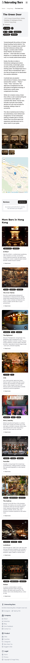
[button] (15, 173)
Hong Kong (10, 8)
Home (3, 8)
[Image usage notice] (26, 146)
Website (7, 24)
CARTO (26, 192)
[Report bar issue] (12, 28)
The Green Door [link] (19, 8)
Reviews (8, 28)
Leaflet (8, 192)
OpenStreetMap (15, 192)
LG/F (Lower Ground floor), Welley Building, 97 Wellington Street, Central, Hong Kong (14, 20)
